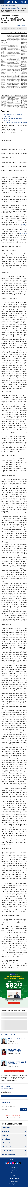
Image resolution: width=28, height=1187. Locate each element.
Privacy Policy (14, 1181)
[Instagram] (13, 1163)
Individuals (5, 1131)
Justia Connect (14, 1167)
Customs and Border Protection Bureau (15, 122)
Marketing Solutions (8, 1154)
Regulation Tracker (9, 5)
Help (14, 1175)
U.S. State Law (6, 1146)
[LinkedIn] (6, 1163)
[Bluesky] (17, 1163)
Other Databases (7, 1150)
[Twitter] (20, 1163)
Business (5, 1135)
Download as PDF (22, 25)
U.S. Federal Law (7, 1143)
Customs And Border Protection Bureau (10, 8)
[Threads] (15, 1163)
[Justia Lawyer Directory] (22, 1163)
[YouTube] (8, 1163)
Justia (2, 5)
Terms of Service (14, 1178)
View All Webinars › (14, 1071)
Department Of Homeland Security (9, 7)
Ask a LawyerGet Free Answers (7, 1087)
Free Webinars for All (8, 1035)
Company (14, 1172)
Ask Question (14, 1096)
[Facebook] (11, 1163)
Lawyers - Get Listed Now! (14, 1115)
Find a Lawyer (5, 1102)
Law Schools (6, 1139)
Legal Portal (14, 1170)
